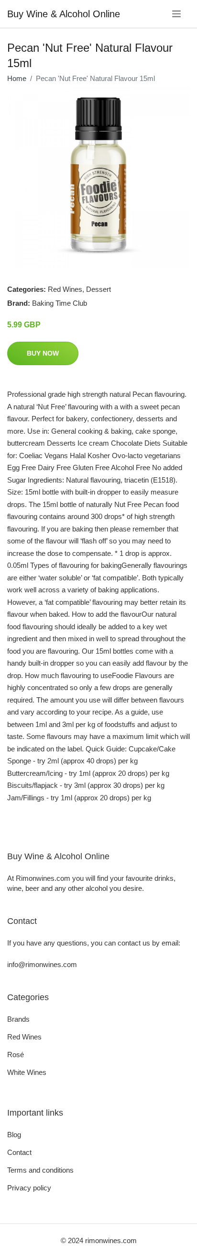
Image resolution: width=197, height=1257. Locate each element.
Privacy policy (29, 1188)
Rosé (15, 1054)
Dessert (98, 289)
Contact (19, 1152)
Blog (14, 1134)
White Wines (26, 1072)
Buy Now (43, 353)
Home (16, 78)
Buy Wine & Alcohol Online (63, 14)
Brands (18, 1019)
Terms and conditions (40, 1170)
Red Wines (65, 289)
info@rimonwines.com (42, 964)
